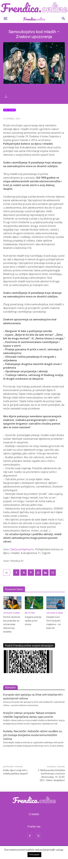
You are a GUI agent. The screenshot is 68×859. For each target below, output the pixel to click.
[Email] (52, 572)
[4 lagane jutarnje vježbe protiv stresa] (34, 602)
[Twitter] (23, 572)
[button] (5, 18)
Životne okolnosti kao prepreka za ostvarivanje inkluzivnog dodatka (11, 624)
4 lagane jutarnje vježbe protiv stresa (33, 621)
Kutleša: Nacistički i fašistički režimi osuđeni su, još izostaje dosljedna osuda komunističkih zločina (32, 735)
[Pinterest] (31, 572)
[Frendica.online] (34, 7)
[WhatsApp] (38, 572)
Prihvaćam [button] (34, 854)
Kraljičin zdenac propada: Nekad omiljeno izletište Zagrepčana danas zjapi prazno (29, 714)
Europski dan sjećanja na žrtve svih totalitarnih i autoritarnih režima (33, 696)
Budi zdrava (9, 110)
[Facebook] (16, 572)
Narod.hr (10, 687)
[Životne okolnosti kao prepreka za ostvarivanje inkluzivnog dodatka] (12, 602)
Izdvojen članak (11, 613)
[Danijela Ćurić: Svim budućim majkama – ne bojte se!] (55, 602)
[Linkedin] (45, 572)
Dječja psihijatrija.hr (22, 549)
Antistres (30, 613)
